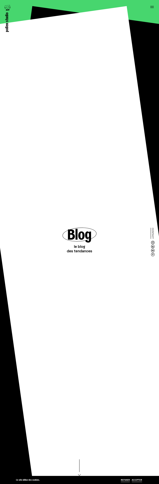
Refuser (125, 480)
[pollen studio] (7, 8)
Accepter (137, 480)
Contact (153, 233)
